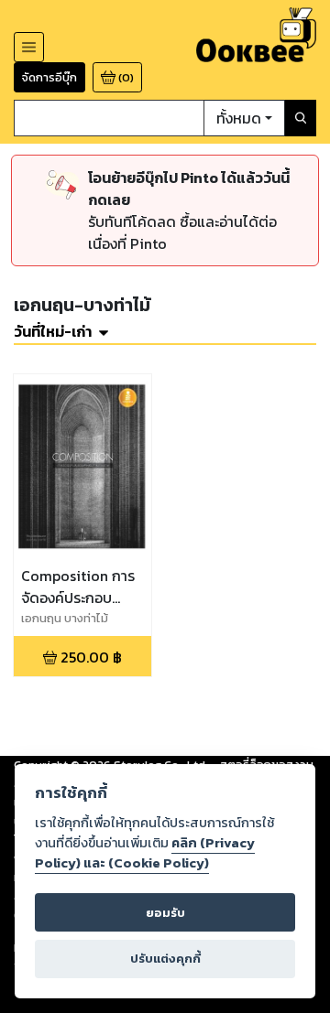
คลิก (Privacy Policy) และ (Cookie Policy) (145, 853)
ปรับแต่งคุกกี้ (165, 958)
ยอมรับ (165, 912)
